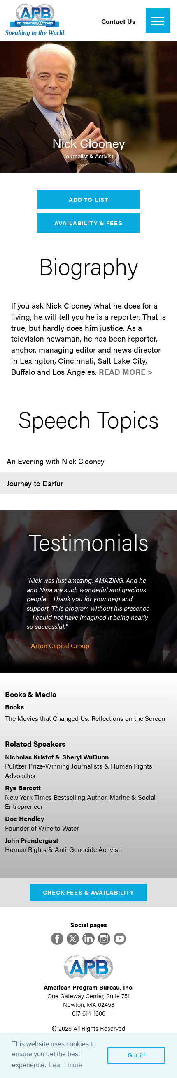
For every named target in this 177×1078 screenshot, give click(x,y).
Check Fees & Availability (89, 892)
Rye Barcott (23, 787)
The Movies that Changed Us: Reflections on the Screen (85, 718)
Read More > (126, 371)
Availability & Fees (88, 223)
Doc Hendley (24, 818)
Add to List (88, 199)
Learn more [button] (65, 1065)
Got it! (136, 1055)
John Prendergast (31, 840)
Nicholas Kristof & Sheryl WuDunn (57, 757)
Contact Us (118, 21)
